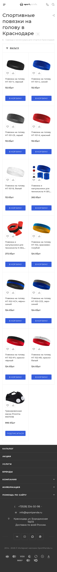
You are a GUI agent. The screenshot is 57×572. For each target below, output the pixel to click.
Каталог (8, 448)
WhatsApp (40, 536)
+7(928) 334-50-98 (29, 506)
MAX (32, 536)
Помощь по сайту (14, 495)
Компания (9, 479)
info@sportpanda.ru (30, 512)
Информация (11, 487)
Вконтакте (17, 536)
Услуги (7, 464)
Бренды (7, 472)
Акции (6, 456)
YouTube (24, 536)
